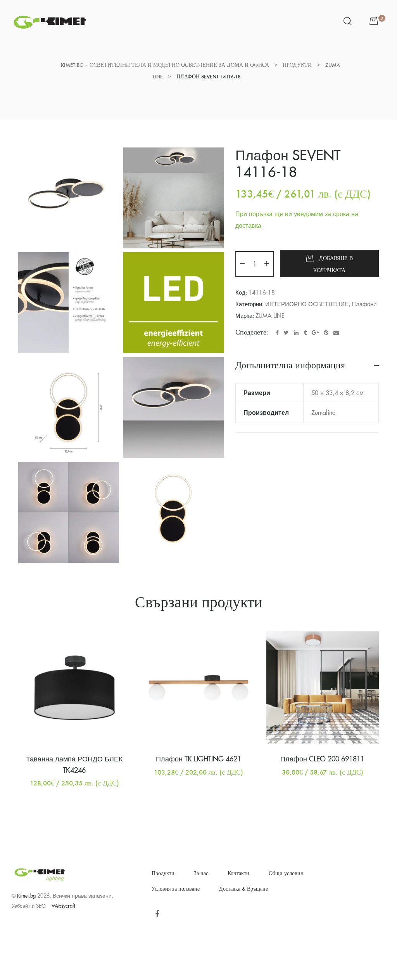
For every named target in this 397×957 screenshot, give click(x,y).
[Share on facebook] (277, 333)
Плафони (364, 304)
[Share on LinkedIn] (296, 333)
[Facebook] (157, 914)
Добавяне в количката (333, 264)
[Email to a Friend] (336, 333)
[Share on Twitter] (286, 333)
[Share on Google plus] (315, 333)
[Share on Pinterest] (326, 333)
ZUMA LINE (270, 316)
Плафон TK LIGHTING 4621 (198, 759)
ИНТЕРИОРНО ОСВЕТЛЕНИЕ (307, 304)
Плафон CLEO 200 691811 (322, 759)
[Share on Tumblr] (305, 333)
